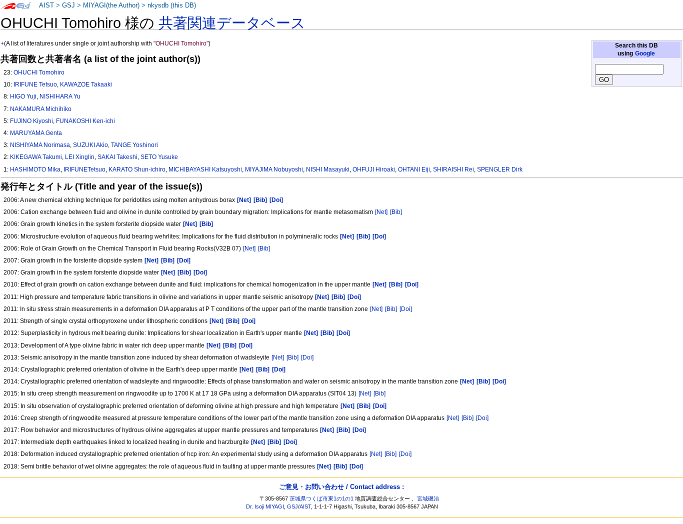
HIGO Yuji (23, 96)
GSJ (68, 5)
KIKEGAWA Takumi (36, 157)
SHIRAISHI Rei (453, 169)
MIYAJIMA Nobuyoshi (274, 169)
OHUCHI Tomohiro (39, 72)
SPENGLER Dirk (499, 169)
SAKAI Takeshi (118, 157)
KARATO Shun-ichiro (137, 169)
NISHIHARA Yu (60, 96)
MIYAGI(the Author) (111, 5)
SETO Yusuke (159, 157)
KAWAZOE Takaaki (86, 84)
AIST (46, 5)
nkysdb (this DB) (172, 5)
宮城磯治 (428, 499)
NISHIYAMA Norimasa (40, 145)
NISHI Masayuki (328, 169)
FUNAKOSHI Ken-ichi (85, 121)
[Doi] (406, 309)
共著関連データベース (232, 23)
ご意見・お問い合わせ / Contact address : (341, 486)
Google (645, 53)
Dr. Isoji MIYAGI (265, 507)
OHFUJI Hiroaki (373, 169)
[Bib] (396, 212)
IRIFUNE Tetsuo (35, 84)
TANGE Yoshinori (134, 145)
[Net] (381, 212)
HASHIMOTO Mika (35, 169)
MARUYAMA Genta (36, 133)
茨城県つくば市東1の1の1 (322, 499)
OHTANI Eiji (414, 169)
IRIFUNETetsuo (85, 169)
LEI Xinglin (79, 157)
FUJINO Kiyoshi (31, 121)
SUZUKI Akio (90, 145)
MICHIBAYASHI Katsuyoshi (205, 169)
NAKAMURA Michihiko (41, 109)
